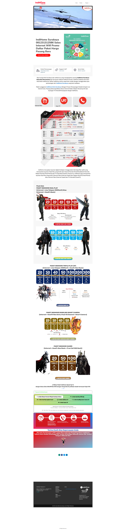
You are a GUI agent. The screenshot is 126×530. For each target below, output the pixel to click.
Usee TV (58, 106)
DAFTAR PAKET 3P (63, 305)
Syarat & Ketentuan (41, 392)
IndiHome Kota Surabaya (53, 87)
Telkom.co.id (58, 495)
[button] (63, 392)
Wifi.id (57, 496)
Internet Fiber (38, 105)
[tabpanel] (63, 408)
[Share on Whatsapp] (59, 455)
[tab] (49, 396)
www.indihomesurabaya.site (71, 488)
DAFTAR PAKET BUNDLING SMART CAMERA (63, 339)
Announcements (59, 490)
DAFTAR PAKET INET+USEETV (63, 258)
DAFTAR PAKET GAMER (63, 378)
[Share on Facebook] (62, 455)
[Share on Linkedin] (67, 455)
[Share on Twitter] (64, 455)
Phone (76, 106)
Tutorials (57, 491)
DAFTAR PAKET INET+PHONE (63, 224)
